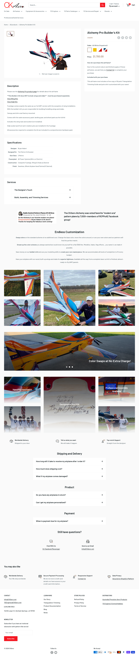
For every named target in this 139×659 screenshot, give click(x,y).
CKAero (90, 37)
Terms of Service (80, 606)
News (46, 612)
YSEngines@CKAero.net (12, 602)
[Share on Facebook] (118, 37)
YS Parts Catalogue (71, 11)
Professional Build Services (14, 18)
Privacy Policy (79, 603)
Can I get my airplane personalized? (51, 502)
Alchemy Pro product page (27, 91)
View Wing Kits (12, 99)
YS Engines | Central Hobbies (112, 604)
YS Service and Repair (91, 11)
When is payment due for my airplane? (52, 521)
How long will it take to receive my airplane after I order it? (60, 461)
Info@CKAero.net (88, 549)
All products (13, 25)
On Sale (6, 11)
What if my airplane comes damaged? (52, 476)
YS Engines (54, 11)
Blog (45, 609)
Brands (107, 11)
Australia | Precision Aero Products (114, 599)
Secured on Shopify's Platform (123, 579)
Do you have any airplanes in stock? (51, 495)
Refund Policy (79, 599)
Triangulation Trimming (52, 603)
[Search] (102, 5)
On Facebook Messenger (51, 549)
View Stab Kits (12, 102)
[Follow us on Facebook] (51, 652)
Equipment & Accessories (35, 11)
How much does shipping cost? (49, 469)
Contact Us (110, 70)
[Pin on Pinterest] (122, 37)
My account (113, 6)
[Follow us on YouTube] (55, 652)
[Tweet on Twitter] (126, 37)
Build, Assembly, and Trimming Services (31, 197)
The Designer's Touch (23, 190)
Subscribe (10, 639)
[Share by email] (130, 37)
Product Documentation (52, 606)
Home (6, 25)
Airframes (16, 11)
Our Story (47, 599)
